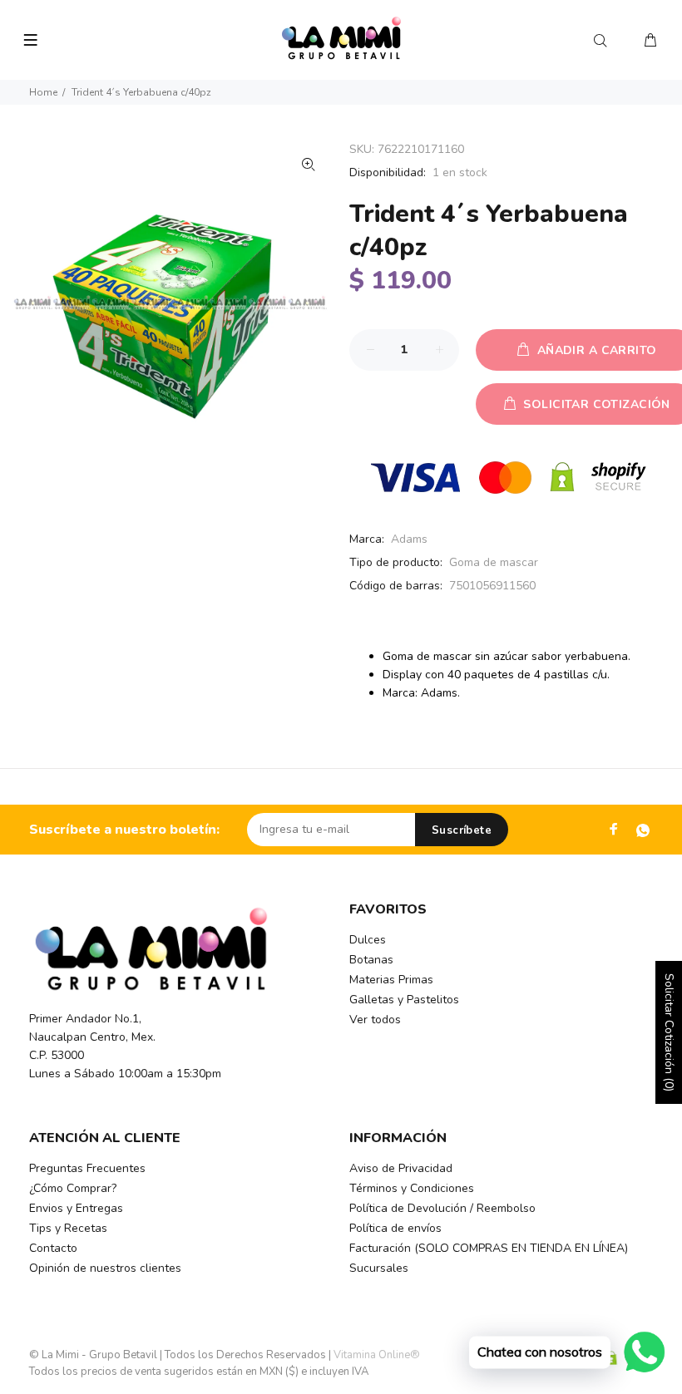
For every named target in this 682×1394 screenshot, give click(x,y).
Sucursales (378, 1268)
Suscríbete (462, 830)
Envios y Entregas (76, 1208)
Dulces (367, 940)
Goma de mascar (493, 562)
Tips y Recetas (68, 1228)
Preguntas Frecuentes (87, 1168)
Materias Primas (391, 980)
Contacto (53, 1248)
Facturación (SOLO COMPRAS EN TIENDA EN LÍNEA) (488, 1248)
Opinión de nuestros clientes (105, 1268)
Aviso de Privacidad (400, 1168)
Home (43, 92)
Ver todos (375, 1019)
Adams (409, 539)
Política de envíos (395, 1228)
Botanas (371, 960)
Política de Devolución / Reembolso (442, 1208)
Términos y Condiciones (411, 1188)
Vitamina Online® (377, 1354)
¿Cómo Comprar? (72, 1188)
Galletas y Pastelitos (404, 999)
